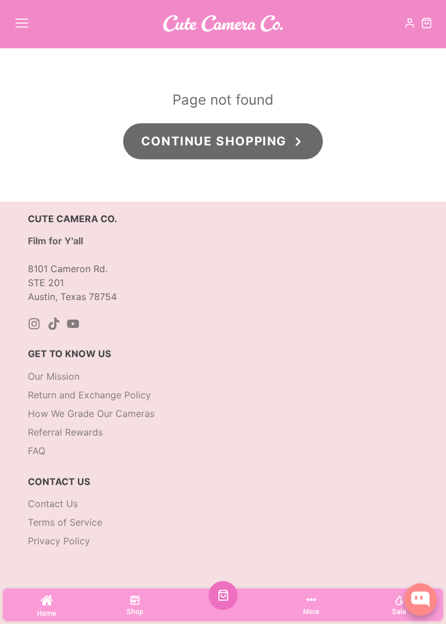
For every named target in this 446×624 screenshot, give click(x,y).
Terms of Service (65, 522)
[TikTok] (54, 324)
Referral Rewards (65, 432)
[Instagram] (34, 324)
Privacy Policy (59, 541)
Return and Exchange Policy (89, 395)
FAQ (36, 451)
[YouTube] (73, 324)
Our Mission (54, 376)
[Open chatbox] (420, 599)
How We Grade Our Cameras (91, 413)
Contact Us (53, 503)
